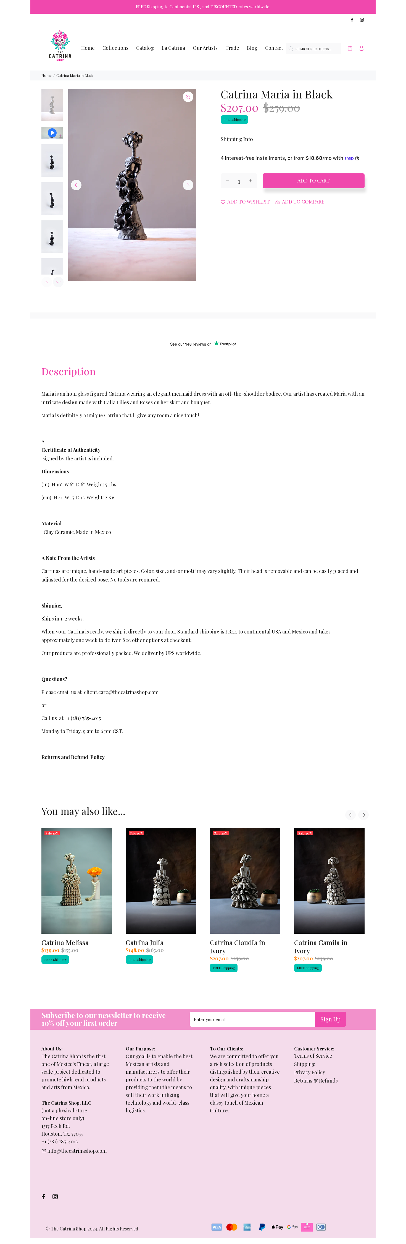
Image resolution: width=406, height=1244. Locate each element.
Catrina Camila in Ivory (320, 946)
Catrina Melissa (65, 942)
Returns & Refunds (316, 1080)
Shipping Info (237, 138)
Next (188, 185)
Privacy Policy (309, 1072)
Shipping (304, 1064)
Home (46, 75)
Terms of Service (313, 1055)
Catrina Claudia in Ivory (237, 946)
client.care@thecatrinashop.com (121, 692)
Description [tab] (68, 371)
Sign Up (330, 1019)
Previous (76, 185)
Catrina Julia (145, 942)
